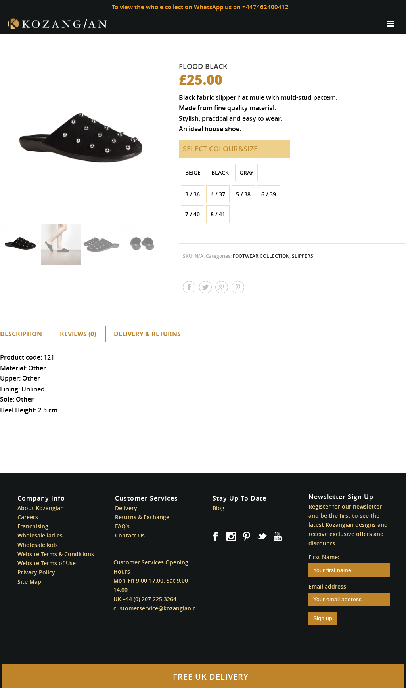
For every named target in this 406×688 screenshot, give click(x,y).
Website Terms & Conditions (55, 554)
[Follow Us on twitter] (262, 536)
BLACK (220, 172)
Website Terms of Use (46, 563)
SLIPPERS (302, 256)
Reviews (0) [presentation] (78, 334)
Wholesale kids (37, 545)
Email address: (328, 586)
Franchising (32, 526)
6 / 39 (268, 194)
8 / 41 (218, 214)
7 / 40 (192, 214)
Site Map (29, 581)
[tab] (25, 334)
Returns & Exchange (142, 517)
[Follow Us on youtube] (277, 536)
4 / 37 (218, 194)
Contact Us (130, 535)
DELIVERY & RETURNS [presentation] (147, 334)
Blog (218, 508)
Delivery (126, 508)
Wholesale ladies (40, 535)
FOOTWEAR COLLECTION (261, 256)
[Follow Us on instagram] (231, 536)
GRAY (246, 172)
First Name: (323, 557)
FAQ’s (122, 526)
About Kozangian (40, 508)
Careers (27, 517)
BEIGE (193, 172)
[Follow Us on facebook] (215, 536)
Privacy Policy (36, 572)
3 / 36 (192, 194)
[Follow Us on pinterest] (246, 536)
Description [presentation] (21, 334)
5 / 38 (243, 194)
